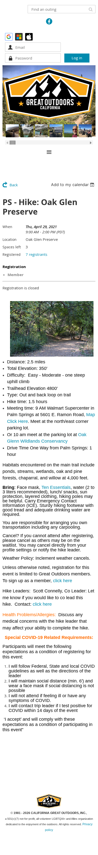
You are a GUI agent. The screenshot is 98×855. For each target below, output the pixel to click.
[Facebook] (49, 21)
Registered (12, 254)
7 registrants (36, 254)
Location (10, 239)
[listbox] (73, 185)
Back (14, 184)
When (7, 226)
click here (62, 580)
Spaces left (12, 247)
